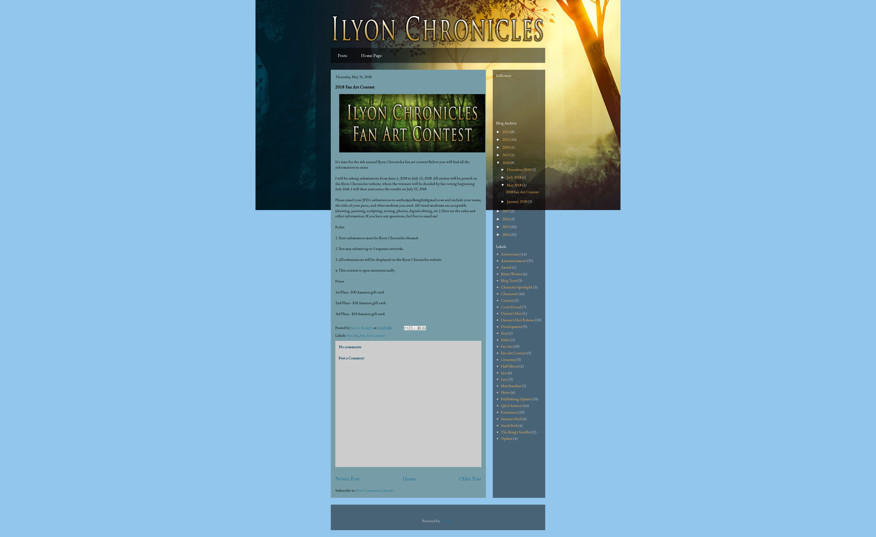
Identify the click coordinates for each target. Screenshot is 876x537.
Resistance (509, 412)
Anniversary (510, 254)
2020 (506, 147)
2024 (506, 131)
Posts (342, 55)
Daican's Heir (511, 313)
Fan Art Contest (372, 335)
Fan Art (352, 335)
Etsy (504, 333)
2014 (506, 234)
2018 (506, 162)
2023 (506, 139)
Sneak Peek (509, 425)
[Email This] (406, 328)
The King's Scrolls (515, 431)
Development (511, 326)
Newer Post (347, 478)
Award (506, 267)
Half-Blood (510, 366)
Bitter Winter (511, 273)
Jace (504, 372)
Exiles (505, 339)
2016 (506, 218)
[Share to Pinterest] (423, 328)
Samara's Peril (511, 418)
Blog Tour (509, 280)
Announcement (513, 260)
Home (409, 478)
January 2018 (517, 201)
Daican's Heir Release (517, 319)
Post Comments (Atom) (375, 490)
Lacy (504, 379)
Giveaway (508, 359)
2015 (506, 226)
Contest (507, 300)
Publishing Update (516, 398)
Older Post (470, 478)
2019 (506, 154)
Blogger (447, 520)
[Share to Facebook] (419, 328)
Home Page (371, 55)
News (505, 392)
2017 (506, 210)
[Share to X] (415, 328)
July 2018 (514, 177)
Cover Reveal (511, 306)
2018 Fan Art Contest (522, 191)
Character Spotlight (516, 287)
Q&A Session (511, 405)
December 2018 (519, 169)
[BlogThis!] (410, 328)
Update (507, 438)
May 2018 (514, 185)
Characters (509, 293)
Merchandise (511, 385)
